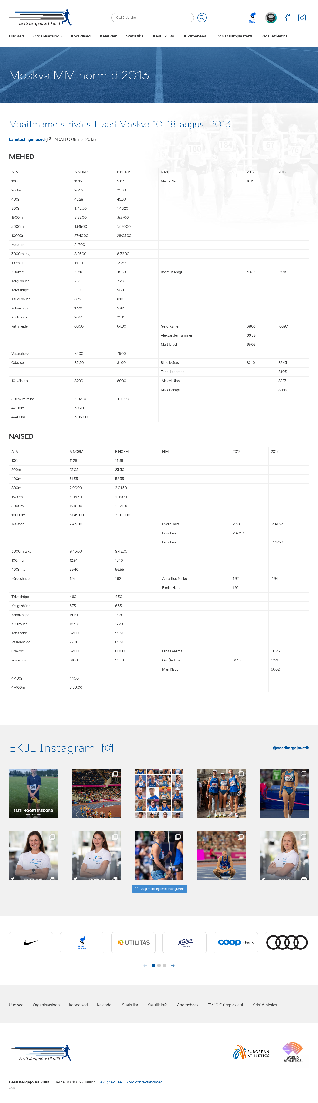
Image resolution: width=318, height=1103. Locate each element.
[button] (153, 965)
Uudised (16, 36)
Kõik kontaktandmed (144, 1082)
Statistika (135, 36)
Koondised (81, 36)
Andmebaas (194, 36)
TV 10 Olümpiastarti (234, 36)
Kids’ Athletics (274, 36)
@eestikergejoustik (291, 747)
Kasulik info (163, 36)
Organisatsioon (47, 36)
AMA (12, 1088)
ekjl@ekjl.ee (111, 1082)
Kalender (108, 36)
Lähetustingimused (27, 139)
